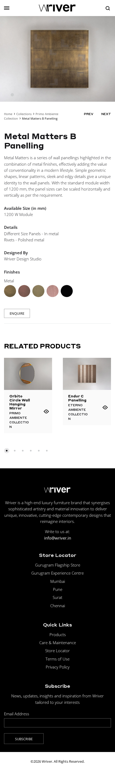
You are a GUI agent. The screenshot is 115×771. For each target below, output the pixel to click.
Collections (24, 114)
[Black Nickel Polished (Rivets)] (67, 291)
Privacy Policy (58, 667)
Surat (57, 597)
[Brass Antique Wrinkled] (10, 291)
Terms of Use (57, 659)
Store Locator (57, 650)
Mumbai (57, 581)
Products (57, 634)
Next (106, 114)
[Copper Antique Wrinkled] (24, 291)
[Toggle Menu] (6, 8)
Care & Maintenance (57, 642)
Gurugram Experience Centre (57, 573)
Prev (88, 114)
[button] (6, 450)
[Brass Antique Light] (38, 291)
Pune (57, 589)
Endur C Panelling (77, 398)
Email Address (16, 713)
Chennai (57, 605)
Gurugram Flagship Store (57, 565)
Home (8, 114)
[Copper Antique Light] (53, 291)
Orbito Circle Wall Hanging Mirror (19, 402)
